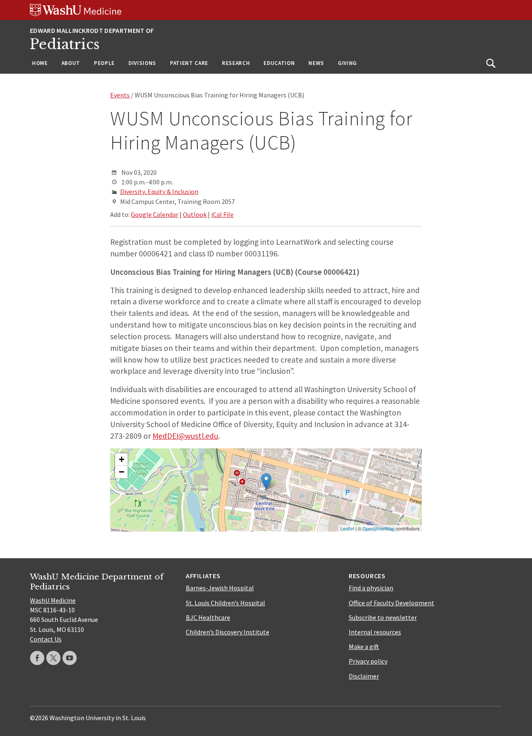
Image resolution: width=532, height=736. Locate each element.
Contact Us (46, 639)
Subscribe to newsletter (383, 617)
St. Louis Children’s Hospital (225, 603)
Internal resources (375, 632)
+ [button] (121, 459)
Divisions (142, 63)
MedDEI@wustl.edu (185, 436)
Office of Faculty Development (391, 603)
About (71, 63)
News (316, 63)
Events (120, 95)
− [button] (121, 472)
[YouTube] (69, 658)
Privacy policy (368, 661)
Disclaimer (364, 676)
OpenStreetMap (378, 528)
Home (40, 63)
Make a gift (364, 646)
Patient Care (189, 63)
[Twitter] (53, 658)
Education (279, 63)
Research (236, 63)
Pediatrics (65, 44)
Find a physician (371, 588)
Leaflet (347, 528)
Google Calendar (154, 214)
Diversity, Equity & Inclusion (159, 191)
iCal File (222, 214)
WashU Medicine (53, 600)
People (104, 63)
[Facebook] (37, 658)
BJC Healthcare (208, 617)
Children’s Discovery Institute (227, 632)
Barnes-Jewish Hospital (220, 588)
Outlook (195, 214)
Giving (347, 63)
